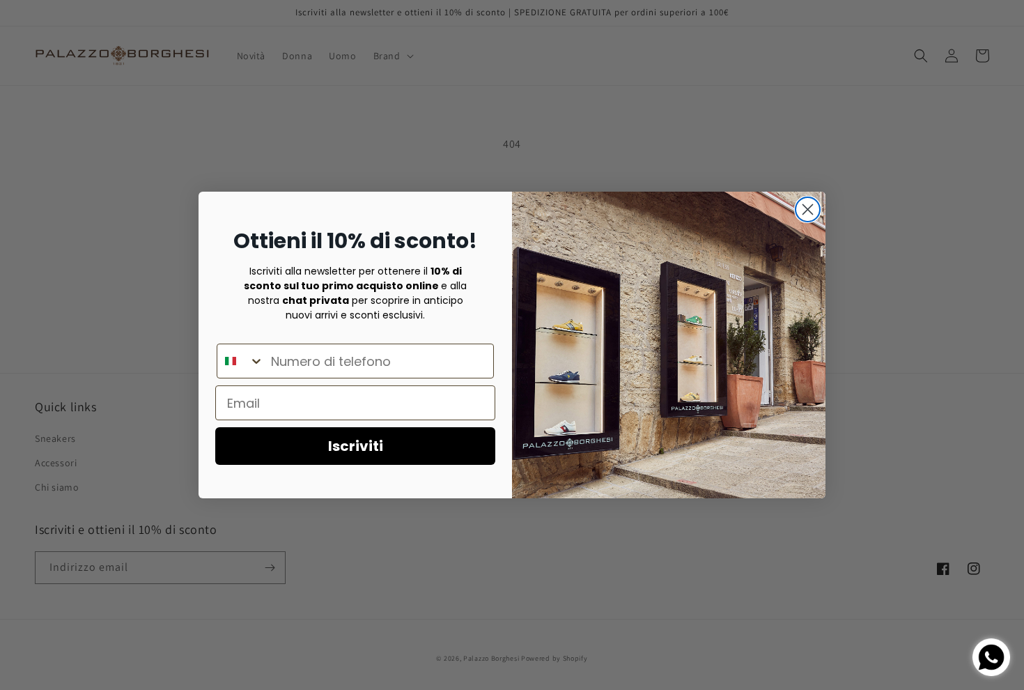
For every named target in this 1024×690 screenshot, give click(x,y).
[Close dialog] (808, 209)
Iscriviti (355, 446)
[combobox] (240, 361)
